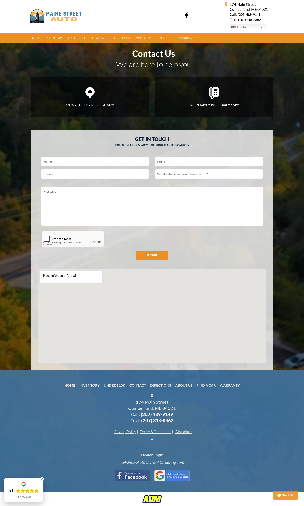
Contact (137, 385)
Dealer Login (152, 454)
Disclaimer (183, 431)
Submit (152, 255)
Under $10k (114, 385)
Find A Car (206, 385)
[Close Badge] (42, 479)
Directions (160, 385)
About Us (183, 385)
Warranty (230, 385)
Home (69, 385)
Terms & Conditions (155, 431)
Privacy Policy (125, 431)
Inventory (89, 385)
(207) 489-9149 (249, 14)
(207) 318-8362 (157, 420)
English (242, 27)
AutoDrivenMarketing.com (160, 462)
